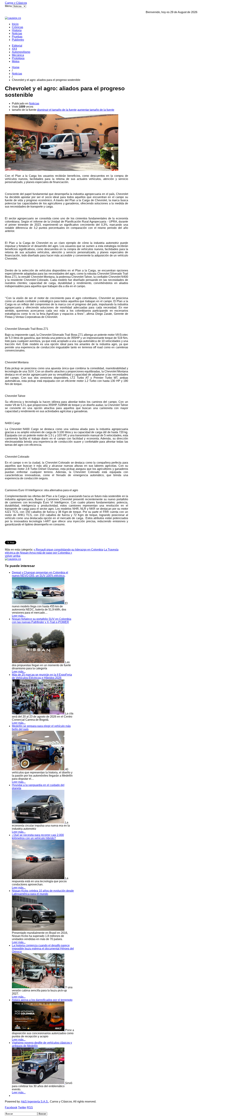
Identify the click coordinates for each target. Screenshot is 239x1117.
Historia (17, 30)
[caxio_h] (13, 18)
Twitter (22, 1107)
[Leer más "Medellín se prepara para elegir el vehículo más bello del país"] (38, 769)
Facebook (11, 1107)
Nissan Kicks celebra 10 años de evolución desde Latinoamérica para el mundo (43, 892)
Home (15, 67)
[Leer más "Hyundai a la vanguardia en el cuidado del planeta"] (38, 822)
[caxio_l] (13, 559)
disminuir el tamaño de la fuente (57, 109)
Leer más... (19, 615)
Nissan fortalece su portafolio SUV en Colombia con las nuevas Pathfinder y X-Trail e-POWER (41, 620)
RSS (30, 1107)
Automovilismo (21, 51)
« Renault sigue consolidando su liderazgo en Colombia (68, 549)
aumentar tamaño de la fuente (95, 109)
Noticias (17, 33)
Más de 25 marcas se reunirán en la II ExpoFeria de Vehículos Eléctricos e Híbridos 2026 (42, 676)
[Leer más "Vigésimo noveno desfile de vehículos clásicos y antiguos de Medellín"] (38, 1083)
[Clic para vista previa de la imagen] (61, 169)
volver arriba (12, 555)
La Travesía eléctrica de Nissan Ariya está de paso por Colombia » (61, 551)
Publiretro (18, 39)
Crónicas (17, 27)
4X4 (14, 48)
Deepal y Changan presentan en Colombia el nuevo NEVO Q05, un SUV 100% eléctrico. (40, 574)
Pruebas (17, 36)
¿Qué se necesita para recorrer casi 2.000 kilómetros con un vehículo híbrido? (38, 837)
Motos (15, 61)
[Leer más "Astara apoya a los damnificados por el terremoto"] (38, 1030)
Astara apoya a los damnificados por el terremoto (42, 999)
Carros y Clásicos (16, 2)
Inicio (15, 24)
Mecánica (18, 55)
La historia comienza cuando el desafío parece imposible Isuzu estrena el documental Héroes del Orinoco (43, 948)
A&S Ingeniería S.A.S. (34, 1101)
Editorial (17, 45)
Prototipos (18, 58)
